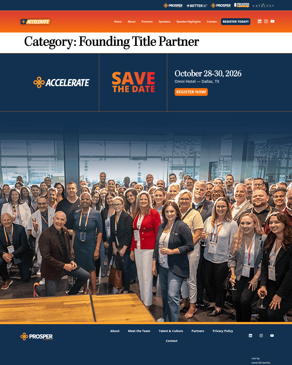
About (132, 21)
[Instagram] (266, 21)
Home (118, 21)
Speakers (164, 21)
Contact (212, 21)
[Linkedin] (260, 21)
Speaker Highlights (189, 21)
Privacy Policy (223, 331)
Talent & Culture (171, 331)
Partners (147, 21)
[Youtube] (272, 21)
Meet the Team (139, 331)
